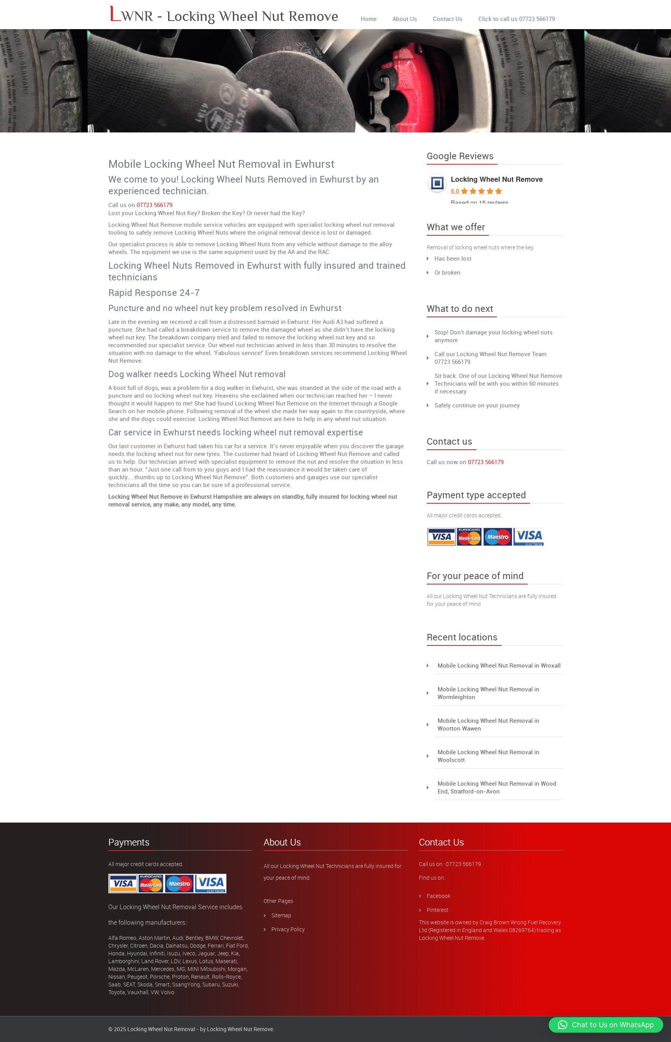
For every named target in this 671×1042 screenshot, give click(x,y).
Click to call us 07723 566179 (516, 19)
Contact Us (447, 19)
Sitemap (281, 915)
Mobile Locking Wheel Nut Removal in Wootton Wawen (488, 724)
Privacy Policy (288, 929)
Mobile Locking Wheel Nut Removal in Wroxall (499, 665)
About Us (405, 19)
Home (369, 19)
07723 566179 (154, 205)
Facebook (438, 895)
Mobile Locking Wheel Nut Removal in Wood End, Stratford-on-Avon (497, 787)
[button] (606, 1025)
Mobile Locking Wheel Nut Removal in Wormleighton (488, 693)
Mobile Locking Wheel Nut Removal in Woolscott (488, 756)
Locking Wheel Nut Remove (497, 179)
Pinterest (437, 909)
